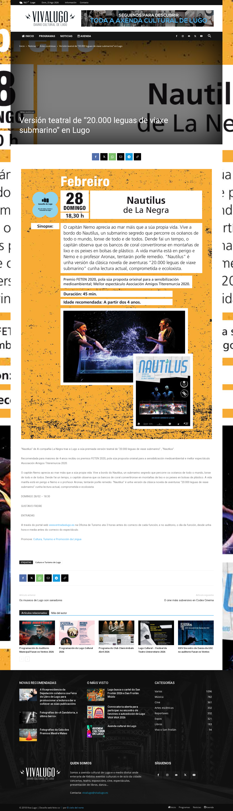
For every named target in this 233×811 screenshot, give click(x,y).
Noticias (66, 36)
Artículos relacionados (34, 613)
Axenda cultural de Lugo (122, 726)
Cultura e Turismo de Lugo (48, 562)
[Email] (120, 156)
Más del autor (59, 613)
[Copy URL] (137, 156)
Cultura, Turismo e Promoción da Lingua (57, 539)
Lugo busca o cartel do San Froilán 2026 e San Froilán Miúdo (124, 693)
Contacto (84, 2)
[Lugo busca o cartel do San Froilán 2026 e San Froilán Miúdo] (96, 695)
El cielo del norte (75, 807)
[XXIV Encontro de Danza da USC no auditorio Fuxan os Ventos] (196, 633)
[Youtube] (201, 36)
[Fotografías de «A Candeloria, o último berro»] (28, 718)
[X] (195, 36)
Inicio (29, 36)
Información (70, 2)
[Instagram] (182, 36)
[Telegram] (129, 156)
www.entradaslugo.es (61, 525)
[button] (209, 36)
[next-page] (27, 659)
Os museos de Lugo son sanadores (40, 600)
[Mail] (189, 36)
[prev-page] (21, 659)
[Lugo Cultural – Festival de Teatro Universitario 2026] (156, 633)
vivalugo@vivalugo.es (95, 792)
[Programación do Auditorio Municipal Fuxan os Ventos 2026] (37, 633)
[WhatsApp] (112, 156)
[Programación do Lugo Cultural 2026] (77, 633)
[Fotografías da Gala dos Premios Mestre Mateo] (28, 735)
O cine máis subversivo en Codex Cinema (189, 600)
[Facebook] (176, 36)
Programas (47, 36)
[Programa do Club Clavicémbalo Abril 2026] (116, 633)
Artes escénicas (48, 46)
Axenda (85, 36)
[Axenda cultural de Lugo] (96, 731)
